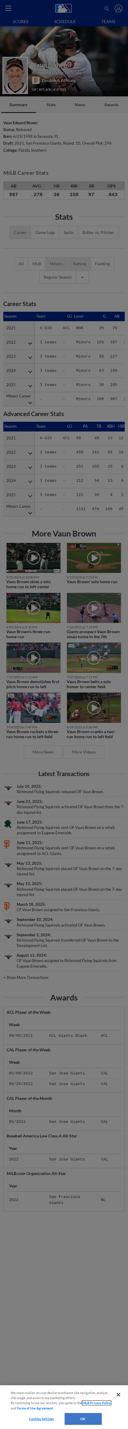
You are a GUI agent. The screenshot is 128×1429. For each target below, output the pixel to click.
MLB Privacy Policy (96, 1403)
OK (82, 1419)
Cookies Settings (41, 1419)
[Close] (118, 1394)
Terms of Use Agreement (35, 1408)
